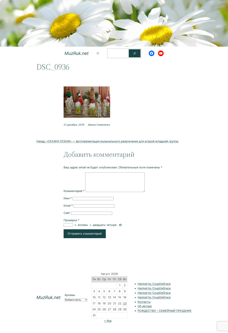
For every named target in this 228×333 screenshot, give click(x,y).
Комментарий (74, 191)
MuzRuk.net (77, 53)
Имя (68, 198)
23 (125, 303)
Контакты (144, 301)
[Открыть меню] (98, 53)
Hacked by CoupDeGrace (154, 283)
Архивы (70, 295)
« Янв (108, 320)
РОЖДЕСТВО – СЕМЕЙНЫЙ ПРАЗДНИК (165, 310)
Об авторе (145, 306)
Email (68, 205)
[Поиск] (135, 53)
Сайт (67, 213)
